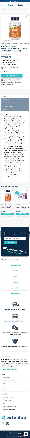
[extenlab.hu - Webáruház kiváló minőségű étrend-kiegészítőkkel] (15, 5)
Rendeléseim (6, 377)
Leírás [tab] (4, 96)
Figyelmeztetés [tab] (7, 106)
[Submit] (26, 9)
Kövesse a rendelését (8, 380)
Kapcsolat (5, 390)
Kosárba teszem (12, 75)
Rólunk (4, 387)
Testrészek (15, 43)
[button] (2, 5)
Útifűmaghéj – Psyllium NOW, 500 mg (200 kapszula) (7, 207)
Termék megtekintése (7, 216)
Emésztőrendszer (24, 43)
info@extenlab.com (16, 1)
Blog (4, 403)
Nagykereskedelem (8, 397)
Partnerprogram (7, 400)
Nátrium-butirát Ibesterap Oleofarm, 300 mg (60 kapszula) (22, 207)
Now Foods (8, 40)
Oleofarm (18, 204)
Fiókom (5, 384)
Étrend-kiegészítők (6, 43)
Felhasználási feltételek (9, 409)
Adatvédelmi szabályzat (9, 406)
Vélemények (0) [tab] (7, 109)
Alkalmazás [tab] (6, 103)
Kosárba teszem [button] (7, 213)
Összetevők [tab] (6, 99)
